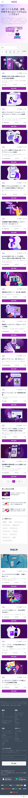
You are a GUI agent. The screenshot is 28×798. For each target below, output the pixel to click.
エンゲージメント (18, 522)
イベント (5, 534)
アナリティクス (6, 531)
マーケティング (6, 525)
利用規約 (4, 735)
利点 (3, 713)
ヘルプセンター (18, 741)
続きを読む (14, 88)
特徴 (14, 52)
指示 (6, 52)
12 (11, 481)
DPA (3, 745)
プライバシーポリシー (7, 733)
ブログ (16, 735)
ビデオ (18, 52)
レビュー (17, 724)
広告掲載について (6, 722)
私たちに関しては (19, 713)
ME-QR (2, 5)
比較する (17, 719)
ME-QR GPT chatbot (7, 721)
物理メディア (16, 525)
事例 (10, 52)
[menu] (2, 2)
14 (16, 481)
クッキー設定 (5, 741)
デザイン (15, 531)
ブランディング (13, 528)
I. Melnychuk (6, 122)
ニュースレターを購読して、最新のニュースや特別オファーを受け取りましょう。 (14, 751)
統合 (16, 721)
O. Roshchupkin (6, 158)
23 (22, 481)
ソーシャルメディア (7, 540)
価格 (16, 717)
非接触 (4, 522)
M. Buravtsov (6, 264)
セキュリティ (13, 534)
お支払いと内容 (18, 715)
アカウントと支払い (7, 731)
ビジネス (5, 528)
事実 (10, 522)
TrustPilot (17, 722)
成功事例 (24, 51)
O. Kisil (4, 84)
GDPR (3, 743)
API (3, 715)
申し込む (14, 763)
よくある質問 (18, 731)
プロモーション (6, 537)
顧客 (14, 537)
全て (2, 52)
